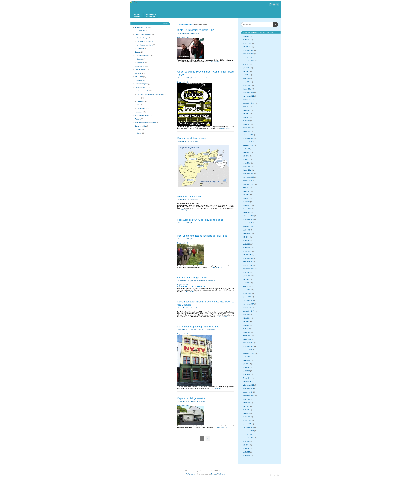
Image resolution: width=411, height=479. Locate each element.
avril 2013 (246, 78)
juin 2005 (246, 406)
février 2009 (247, 251)
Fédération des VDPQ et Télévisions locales (200, 220)
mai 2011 (246, 159)
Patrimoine (140, 62)
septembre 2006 (248, 353)
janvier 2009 (247, 254)
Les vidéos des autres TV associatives (203, 78)
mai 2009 (246, 240)
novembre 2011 (248, 138)
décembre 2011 (248, 135)
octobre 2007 (247, 307)
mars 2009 (246, 247)
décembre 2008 (248, 258)
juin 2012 (246, 113)
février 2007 (247, 336)
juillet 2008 (246, 276)
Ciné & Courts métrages (143, 34)
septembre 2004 (248, 438)
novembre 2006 (248, 346)
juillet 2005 (246, 402)
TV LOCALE (141, 31)
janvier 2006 (247, 381)
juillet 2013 (246, 68)
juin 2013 (246, 71)
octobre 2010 (247, 180)
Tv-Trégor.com (190, 474)
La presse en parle (141, 84)
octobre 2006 (247, 350)
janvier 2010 (247, 212)
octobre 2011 (247, 142)
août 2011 (246, 149)
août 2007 (246, 314)
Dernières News (140, 66)
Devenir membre (140, 69)
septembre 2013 (248, 61)
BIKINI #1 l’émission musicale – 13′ (195, 30)
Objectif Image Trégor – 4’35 (192, 277)
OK (274, 24)
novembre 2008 (248, 262)
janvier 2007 (247, 339)
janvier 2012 (247, 131)
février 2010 (247, 209)
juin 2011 (246, 156)
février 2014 (247, 43)
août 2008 (246, 272)
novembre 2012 (248, 96)
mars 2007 (246, 332)
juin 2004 (246, 445)
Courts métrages (142, 38)
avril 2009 (246, 244)
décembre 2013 (248, 50)
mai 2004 (246, 448)
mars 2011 (246, 163)
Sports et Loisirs (140, 126)
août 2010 (246, 188)
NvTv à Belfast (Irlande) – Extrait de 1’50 (198, 326)
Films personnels (142, 91)
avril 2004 (246, 452)
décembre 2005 (248, 385)
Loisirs (139, 129)
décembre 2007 (248, 300)
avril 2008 (246, 286)
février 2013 (247, 85)
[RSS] (277, 4)
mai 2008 (246, 283)
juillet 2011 (246, 152)
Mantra (213, 474)
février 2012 (247, 128)
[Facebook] (270, 4)
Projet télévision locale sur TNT (145, 122)
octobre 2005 (247, 392)
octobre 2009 (247, 223)
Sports (139, 133)
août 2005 (246, 399)
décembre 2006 (248, 343)
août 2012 (246, 106)
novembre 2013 (248, 54)
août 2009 (246, 230)
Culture (139, 59)
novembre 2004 (248, 431)
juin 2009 (246, 237)
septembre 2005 (248, 395)
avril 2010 (246, 202)
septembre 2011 (248, 145)
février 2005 (247, 420)
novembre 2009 (248, 219)
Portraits (138, 119)
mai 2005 (246, 410)
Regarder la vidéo (183, 37)
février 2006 (247, 378)
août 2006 (246, 357)
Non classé (194, 141)
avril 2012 (246, 121)
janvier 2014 (247, 47)
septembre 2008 (248, 269)
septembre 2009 (248, 226)
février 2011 (247, 166)
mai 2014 (246, 36)
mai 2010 (246, 198)
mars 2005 (246, 417)
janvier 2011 (247, 170)
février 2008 (247, 293)
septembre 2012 (248, 103)
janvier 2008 (247, 297)
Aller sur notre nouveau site (151, 15)
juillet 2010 (246, 191)
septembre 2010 (248, 184)
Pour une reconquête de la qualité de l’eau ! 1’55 (202, 235)
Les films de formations (198, 401)
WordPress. (221, 474)
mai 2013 (246, 75)
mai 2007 (246, 325)
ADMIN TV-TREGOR (142, 27)
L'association (195, 308)
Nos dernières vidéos (142, 115)
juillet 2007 (246, 318)
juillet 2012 (246, 110)
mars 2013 (246, 82)
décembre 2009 (248, 216)
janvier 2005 (247, 424)
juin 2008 (246, 279)
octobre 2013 (247, 57)
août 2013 (246, 64)
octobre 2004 (247, 434)
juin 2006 (246, 364)
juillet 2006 (246, 360)
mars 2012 (246, 124)
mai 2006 (246, 367)
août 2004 (246, 441)
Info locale (194, 239)
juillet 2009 (246, 233)
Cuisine (137, 52)
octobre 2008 (247, 265)
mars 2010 (246, 205)
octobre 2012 (247, 99)
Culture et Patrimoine (142, 55)
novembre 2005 (248, 388)
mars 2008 (246, 290)
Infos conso (139, 77)
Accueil (137, 15)
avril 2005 (246, 413)
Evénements (195, 33)
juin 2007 (246, 321)
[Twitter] (274, 4)
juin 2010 (246, 195)
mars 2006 (246, 374)
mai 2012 (246, 117)
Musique (138, 98)
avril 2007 (246, 328)
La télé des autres (141, 87)
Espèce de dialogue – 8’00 (191, 398)
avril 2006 (246, 371)
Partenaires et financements (191, 138)
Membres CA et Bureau (189, 196)
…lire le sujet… (216, 61)
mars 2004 (246, 455)
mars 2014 (246, 39)
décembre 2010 (248, 173)
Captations (140, 101)
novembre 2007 (248, 304)
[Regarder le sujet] (190, 48)
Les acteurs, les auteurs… (146, 41)
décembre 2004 (248, 427)
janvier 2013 (247, 89)
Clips (138, 105)
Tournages (140, 48)
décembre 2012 (248, 92)
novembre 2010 (248, 177)
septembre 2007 (248, 311)
